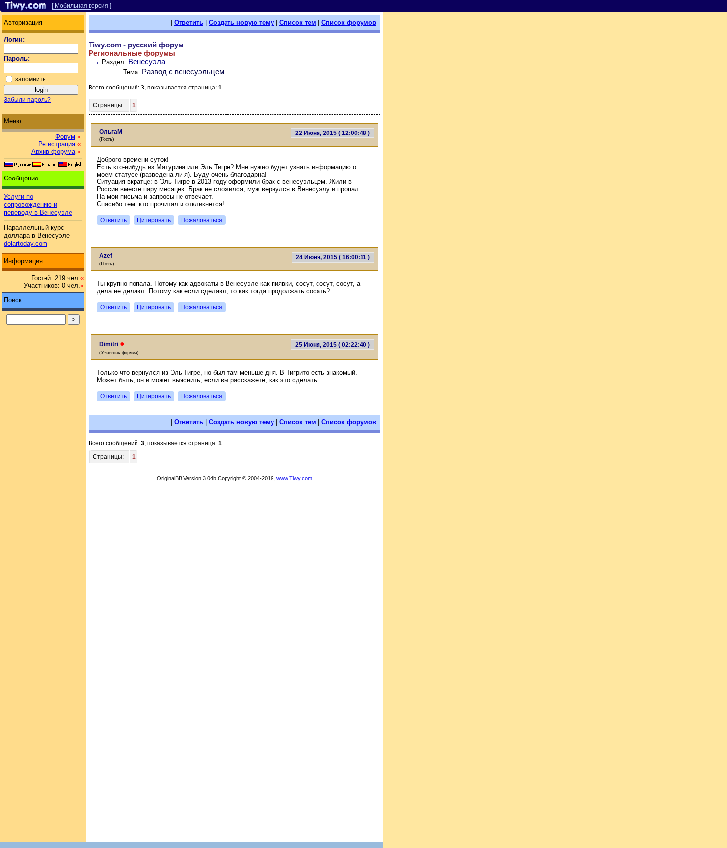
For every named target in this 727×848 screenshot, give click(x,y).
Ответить (188, 22)
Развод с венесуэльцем (183, 71)
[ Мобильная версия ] (81, 5)
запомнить (30, 79)
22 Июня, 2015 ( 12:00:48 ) (332, 133)
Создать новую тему (241, 22)
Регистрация (56, 144)
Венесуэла (146, 61)
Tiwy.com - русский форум (136, 45)
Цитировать (154, 220)
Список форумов (348, 22)
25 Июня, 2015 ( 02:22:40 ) (332, 344)
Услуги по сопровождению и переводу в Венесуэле (38, 204)
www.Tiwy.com (294, 478)
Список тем (297, 22)
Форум (65, 136)
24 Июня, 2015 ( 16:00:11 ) (333, 257)
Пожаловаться (201, 220)
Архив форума (53, 151)
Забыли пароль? (27, 99)
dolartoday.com (25, 243)
